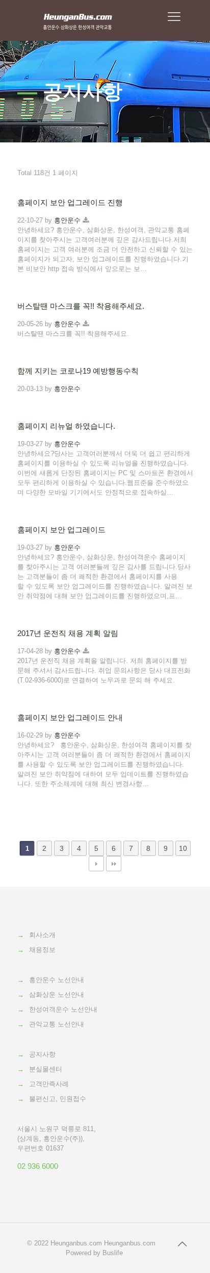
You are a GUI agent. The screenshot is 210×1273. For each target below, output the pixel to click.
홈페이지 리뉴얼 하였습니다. (66, 426)
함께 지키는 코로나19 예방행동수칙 (78, 370)
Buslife (112, 1253)
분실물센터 (45, 1069)
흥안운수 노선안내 (56, 980)
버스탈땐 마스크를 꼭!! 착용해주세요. (80, 306)
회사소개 (42, 935)
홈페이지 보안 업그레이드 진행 (70, 202)
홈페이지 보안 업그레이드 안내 (70, 717)
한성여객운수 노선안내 (63, 1009)
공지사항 (42, 1054)
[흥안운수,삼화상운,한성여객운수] (78, 20)
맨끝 (113, 863)
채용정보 (42, 949)
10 (183, 848)
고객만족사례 (49, 1084)
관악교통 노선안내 (56, 1024)
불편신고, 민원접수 (57, 1099)
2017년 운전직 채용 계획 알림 (67, 633)
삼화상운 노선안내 (56, 994)
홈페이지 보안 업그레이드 (61, 529)
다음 (96, 863)
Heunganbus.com (76, 1243)
